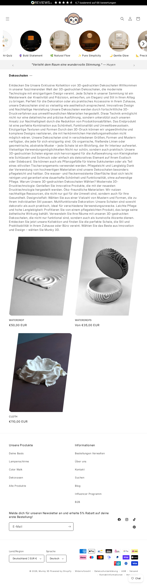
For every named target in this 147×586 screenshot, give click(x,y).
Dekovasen (16, 477)
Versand (133, 571)
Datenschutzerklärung (106, 571)
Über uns (80, 461)
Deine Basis (16, 453)
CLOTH (13, 416)
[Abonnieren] (69, 526)
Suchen (79, 477)
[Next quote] (134, 65)
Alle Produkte (17, 485)
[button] (7, 19)
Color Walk (16, 469)
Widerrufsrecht (83, 571)
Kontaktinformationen (111, 574)
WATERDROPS (83, 320)
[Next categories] (143, 43)
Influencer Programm (88, 493)
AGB (123, 571)
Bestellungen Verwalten (90, 453)
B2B (77, 501)
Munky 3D (44, 571)
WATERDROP (16, 320)
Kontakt (80, 469)
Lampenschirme (19, 461)
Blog (77, 485)
